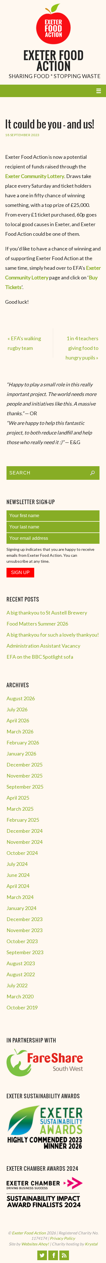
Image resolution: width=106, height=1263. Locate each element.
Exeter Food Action (53, 61)
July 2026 (17, 709)
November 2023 (24, 930)
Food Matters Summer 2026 (37, 623)
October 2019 (22, 1007)
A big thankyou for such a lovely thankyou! (53, 635)
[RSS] (64, 1255)
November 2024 (24, 842)
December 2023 (24, 919)
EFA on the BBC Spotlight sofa (40, 657)
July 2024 (17, 864)
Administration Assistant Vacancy (43, 646)
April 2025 (18, 798)
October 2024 (22, 853)
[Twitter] (42, 1255)
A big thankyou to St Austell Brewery (47, 612)
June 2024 (18, 875)
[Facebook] (53, 1255)
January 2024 (21, 908)
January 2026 (21, 753)
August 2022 (21, 974)
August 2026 (21, 698)
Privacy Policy (62, 1238)
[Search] (92, 473)
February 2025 (23, 820)
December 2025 (24, 764)
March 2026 (20, 731)
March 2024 (20, 897)
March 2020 (20, 996)
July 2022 (17, 985)
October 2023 (22, 941)
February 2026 (23, 742)
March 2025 (20, 809)
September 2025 (25, 787)
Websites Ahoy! (35, 1243)
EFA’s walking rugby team (24, 343)
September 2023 (25, 952)
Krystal (91, 1243)
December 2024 (24, 831)
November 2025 (24, 775)
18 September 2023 (22, 135)
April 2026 (18, 720)
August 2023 (21, 963)
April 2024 (18, 886)
